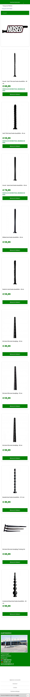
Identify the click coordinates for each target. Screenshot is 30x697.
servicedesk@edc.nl (7, 664)
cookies (17, 695)
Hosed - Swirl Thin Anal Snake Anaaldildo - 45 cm (14, 82)
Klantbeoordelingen (15, 691)
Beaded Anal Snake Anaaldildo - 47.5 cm (13, 497)
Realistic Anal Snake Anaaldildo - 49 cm (13, 289)
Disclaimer (15, 683)
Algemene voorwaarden (15, 680)
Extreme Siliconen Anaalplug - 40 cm (12, 341)
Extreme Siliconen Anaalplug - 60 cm (12, 445)
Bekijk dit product (15, 94)
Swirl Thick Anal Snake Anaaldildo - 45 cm (13, 133)
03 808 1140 (7, 662)
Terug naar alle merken (7, 8)
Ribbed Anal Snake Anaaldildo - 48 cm (12, 237)
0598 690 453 (7, 660)
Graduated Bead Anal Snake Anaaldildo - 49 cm (14, 602)
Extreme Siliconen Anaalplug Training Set (13, 549)
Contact (15, 687)
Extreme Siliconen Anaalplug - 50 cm (12, 393)
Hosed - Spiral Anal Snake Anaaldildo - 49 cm (14, 185)
